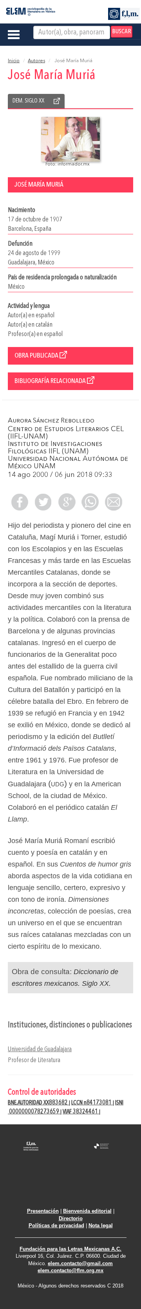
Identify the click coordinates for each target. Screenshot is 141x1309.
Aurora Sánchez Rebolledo (51, 420)
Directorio (71, 1218)
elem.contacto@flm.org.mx (70, 1270)
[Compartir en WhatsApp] (90, 502)
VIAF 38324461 (81, 1112)
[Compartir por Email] (113, 502)
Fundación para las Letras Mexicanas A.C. (70, 1249)
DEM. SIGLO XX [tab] (28, 101)
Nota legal (101, 1225)
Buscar (121, 32)
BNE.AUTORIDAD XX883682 (38, 1103)
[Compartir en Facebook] (19, 502)
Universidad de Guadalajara (40, 1049)
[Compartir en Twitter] (43, 502)
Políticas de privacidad (56, 1225)
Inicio (14, 61)
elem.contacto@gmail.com (80, 1263)
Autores (36, 61)
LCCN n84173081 (92, 1103)
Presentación (43, 1211)
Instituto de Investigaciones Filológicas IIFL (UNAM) (55, 448)
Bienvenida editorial (87, 1211)
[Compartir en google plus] (66, 502)
